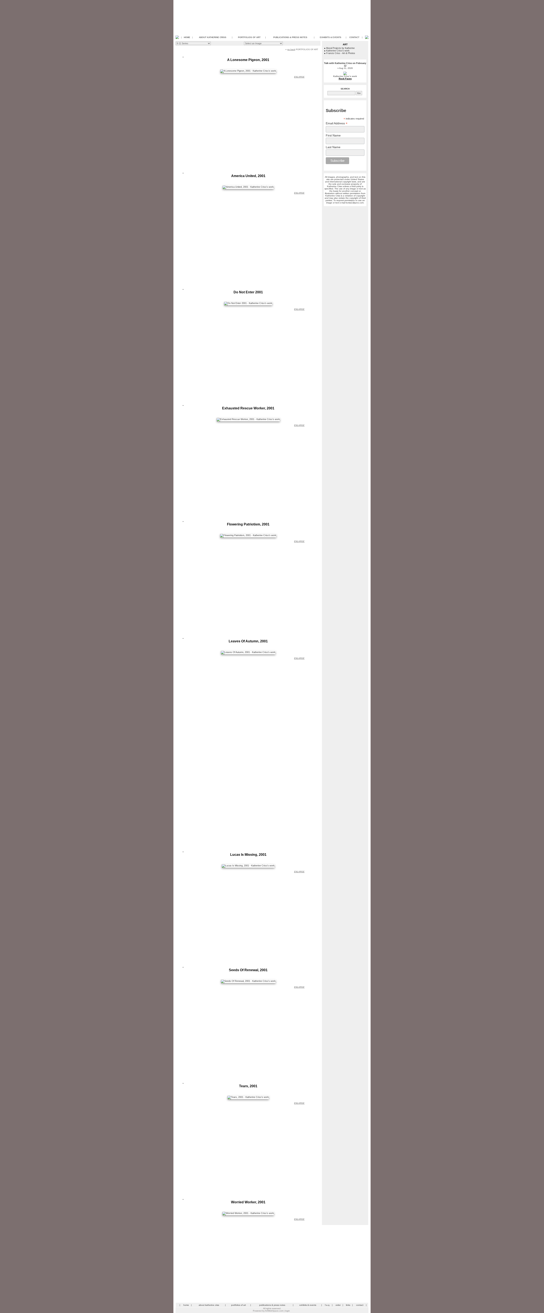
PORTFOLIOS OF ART (249, 37)
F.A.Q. (327, 1305)
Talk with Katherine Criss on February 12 (345, 64)
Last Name (333, 147)
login (287, 1311)
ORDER (338, 1305)
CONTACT (354, 37)
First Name (333, 135)
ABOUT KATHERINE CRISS (212, 37)
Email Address (336, 123)
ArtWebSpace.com (274, 1311)
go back (291, 49)
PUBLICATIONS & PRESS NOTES (290, 37)
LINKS (348, 1305)
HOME (187, 37)
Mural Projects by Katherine (340, 48)
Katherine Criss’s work (338, 50)
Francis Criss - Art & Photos (340, 53)
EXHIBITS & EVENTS (330, 37)
